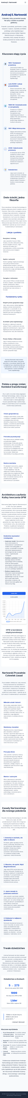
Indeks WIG (14, 593)
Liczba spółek (14, 597)
